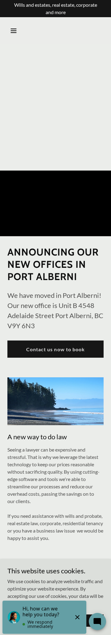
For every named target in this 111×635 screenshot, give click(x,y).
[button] (14, 31)
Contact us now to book (55, 349)
